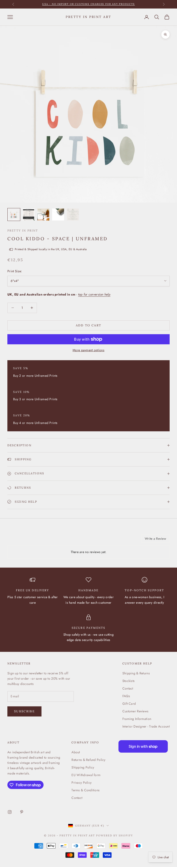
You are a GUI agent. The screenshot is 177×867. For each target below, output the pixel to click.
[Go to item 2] (28, 214)
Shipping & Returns (136, 673)
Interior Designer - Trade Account (146, 726)
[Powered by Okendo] (28, 540)
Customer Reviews (135, 711)
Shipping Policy (82, 767)
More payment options (88, 350)
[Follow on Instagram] (9, 812)
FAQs (126, 696)
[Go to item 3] (43, 214)
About (75, 752)
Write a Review (155, 538)
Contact (127, 688)
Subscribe (24, 711)
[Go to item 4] (58, 214)
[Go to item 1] (13, 214)
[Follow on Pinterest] (21, 812)
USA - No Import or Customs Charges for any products (88, 4)
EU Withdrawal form (85, 775)
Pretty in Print (22, 230)
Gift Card (129, 703)
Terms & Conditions (85, 790)
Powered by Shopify (114, 835)
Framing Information (136, 718)
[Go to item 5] (72, 214)
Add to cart (88, 325)
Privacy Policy (81, 782)
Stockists (128, 681)
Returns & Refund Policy (88, 759)
